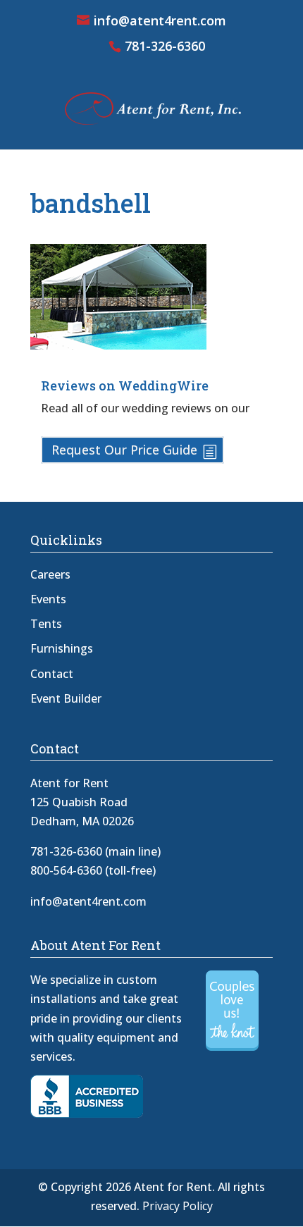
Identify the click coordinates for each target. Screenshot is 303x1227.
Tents (46, 623)
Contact (51, 674)
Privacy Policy (177, 1206)
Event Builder (65, 698)
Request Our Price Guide (124, 449)
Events (48, 599)
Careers (50, 574)
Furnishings (61, 648)
